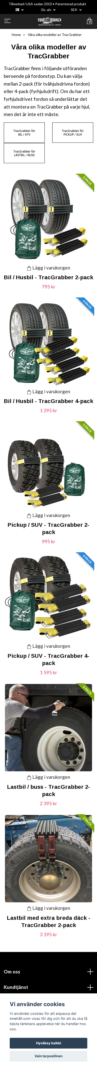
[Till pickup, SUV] (72, 132)
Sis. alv (46, 9)
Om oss (12, 971)
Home (16, 34)
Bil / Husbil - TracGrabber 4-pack (48, 401)
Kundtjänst (16, 987)
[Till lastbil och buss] (24, 152)
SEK (74, 9)
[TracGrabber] (49, 21)
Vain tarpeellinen (48, 1056)
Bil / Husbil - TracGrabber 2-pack (48, 277)
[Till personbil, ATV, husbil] (24, 132)
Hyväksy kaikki (48, 1043)
